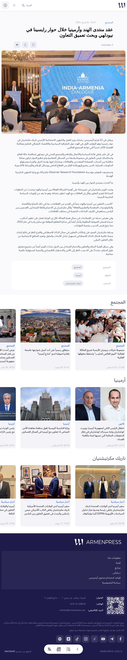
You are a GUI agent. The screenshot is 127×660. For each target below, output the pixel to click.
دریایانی (116, 572)
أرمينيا (78, 275)
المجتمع (77, 267)
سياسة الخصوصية (111, 582)
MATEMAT (10, 651)
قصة (118, 562)
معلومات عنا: (113, 557)
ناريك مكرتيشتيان (73, 283)
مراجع (117, 567)
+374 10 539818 (77, 603)
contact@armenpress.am (72, 610)
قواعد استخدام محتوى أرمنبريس (104, 577)
